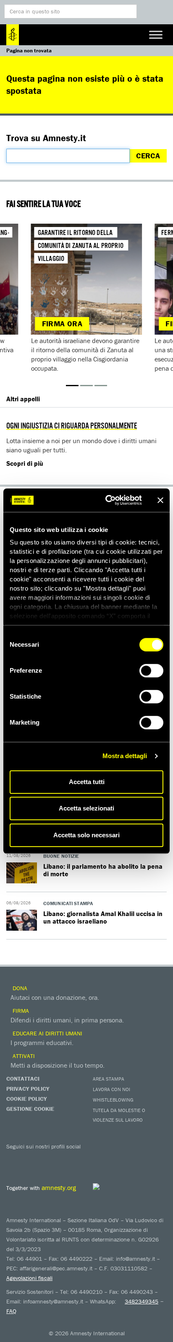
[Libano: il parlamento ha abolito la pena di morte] (21, 877)
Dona (19, 988)
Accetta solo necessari (86, 835)
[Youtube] (48, 1158)
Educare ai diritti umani (46, 1033)
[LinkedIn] (81, 1158)
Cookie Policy (26, 1098)
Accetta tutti (87, 781)
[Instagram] (65, 1158)
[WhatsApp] (98, 1158)
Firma (20, 1010)
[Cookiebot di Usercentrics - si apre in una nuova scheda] (107, 500)
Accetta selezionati (86, 808)
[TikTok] (115, 1158)
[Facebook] (14, 1158)
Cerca (148, 155)
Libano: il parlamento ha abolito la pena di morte (103, 870)
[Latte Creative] (115, 1186)
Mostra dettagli (124, 755)
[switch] (151, 670)
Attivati (23, 1056)
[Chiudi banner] (160, 500)
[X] (31, 1158)
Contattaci (22, 1078)
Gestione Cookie (30, 1108)
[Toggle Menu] (156, 35)
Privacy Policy (27, 1088)
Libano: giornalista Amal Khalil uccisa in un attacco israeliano (103, 917)
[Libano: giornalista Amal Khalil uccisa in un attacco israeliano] (21, 925)
